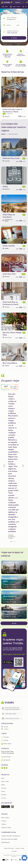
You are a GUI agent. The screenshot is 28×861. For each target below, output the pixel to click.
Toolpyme (6, 729)
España (3, 134)
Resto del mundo (12, 134)
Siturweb (6, 727)
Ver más (14, 623)
